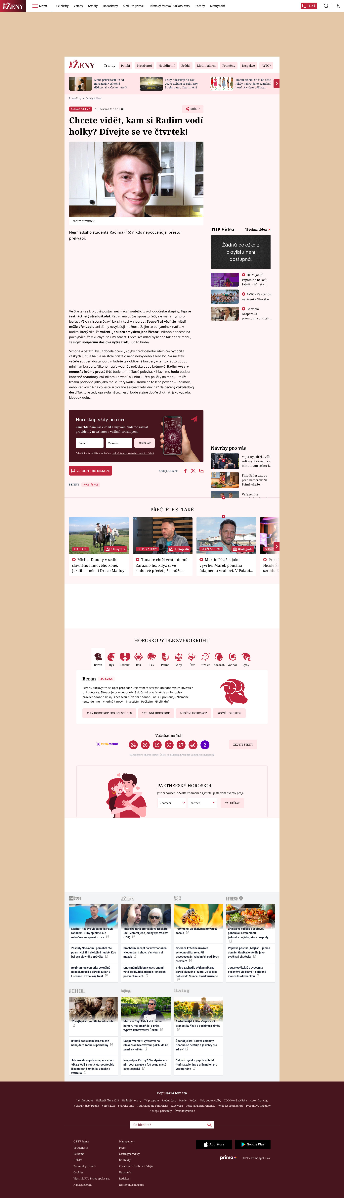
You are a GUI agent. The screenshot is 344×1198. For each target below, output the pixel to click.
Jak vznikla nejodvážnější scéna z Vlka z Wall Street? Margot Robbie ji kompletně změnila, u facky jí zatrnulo (92, 1067)
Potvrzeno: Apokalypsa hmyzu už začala (196, 931)
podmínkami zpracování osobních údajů (133, 453)
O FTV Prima (81, 1141)
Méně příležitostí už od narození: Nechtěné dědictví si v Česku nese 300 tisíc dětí (112, 85)
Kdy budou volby (210, 1100)
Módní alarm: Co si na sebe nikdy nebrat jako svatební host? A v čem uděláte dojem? (253, 85)
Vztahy (78, 6)
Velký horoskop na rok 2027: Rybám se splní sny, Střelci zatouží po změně (181, 83)
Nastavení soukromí (131, 1184)
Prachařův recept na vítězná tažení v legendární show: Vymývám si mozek (145, 952)
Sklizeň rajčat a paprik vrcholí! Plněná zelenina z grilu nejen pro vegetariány (196, 1064)
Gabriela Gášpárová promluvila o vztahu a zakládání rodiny (256, 316)
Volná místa (80, 1147)
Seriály (93, 6)
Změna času (169, 1100)
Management (127, 1141)
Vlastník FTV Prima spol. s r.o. (91, 1178)
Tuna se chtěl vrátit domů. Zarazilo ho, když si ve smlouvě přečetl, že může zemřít (162, 567)
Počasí (193, 1100)
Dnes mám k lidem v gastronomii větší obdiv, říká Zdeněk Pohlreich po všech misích (144, 972)
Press (122, 1147)
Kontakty (125, 1160)
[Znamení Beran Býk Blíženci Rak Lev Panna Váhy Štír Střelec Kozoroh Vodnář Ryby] (119, 443)
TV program (151, 1100)
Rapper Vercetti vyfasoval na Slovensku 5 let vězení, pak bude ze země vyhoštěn (145, 1045)
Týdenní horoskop (156, 713)
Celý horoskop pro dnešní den (109, 713)
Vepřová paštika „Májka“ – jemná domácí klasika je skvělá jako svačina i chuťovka (249, 952)
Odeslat (144, 443)
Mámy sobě (218, 6)
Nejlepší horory (131, 1100)
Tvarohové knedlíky (258, 1105)
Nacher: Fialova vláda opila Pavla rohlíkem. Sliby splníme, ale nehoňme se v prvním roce (92, 933)
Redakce (124, 1178)
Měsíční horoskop (193, 713)
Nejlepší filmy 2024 (107, 1100)
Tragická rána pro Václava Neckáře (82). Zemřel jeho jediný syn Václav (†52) (145, 933)
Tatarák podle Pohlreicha (152, 1105)
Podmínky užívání (84, 1166)
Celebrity (62, 6)
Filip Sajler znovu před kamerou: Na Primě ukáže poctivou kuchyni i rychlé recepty (255, 480)
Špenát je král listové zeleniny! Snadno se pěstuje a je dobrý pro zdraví (196, 1045)
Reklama (78, 1154)
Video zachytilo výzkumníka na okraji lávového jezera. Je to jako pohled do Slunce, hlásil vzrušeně (197, 972)
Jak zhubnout (84, 1100)
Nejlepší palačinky (161, 1111)
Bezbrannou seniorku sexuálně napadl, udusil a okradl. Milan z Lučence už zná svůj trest (90, 972)
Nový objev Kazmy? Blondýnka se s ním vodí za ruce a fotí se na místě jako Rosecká (145, 1064)
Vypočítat (232, 803)
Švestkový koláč (185, 1111)
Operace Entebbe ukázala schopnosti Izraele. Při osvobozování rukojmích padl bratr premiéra (197, 954)
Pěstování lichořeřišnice (200, 1105)
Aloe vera (177, 1105)
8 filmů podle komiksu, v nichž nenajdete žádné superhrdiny (90, 1043)
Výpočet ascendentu (230, 1105)
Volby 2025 (108, 1105)
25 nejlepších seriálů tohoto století (93, 1021)
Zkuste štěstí (243, 744)
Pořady (200, 6)
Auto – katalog (259, 1100)
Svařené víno (126, 1105)
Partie (183, 1100)
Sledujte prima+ (134, 6)
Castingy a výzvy (129, 1154)
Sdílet (194, 110)
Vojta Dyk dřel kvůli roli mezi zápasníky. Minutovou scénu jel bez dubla (257, 461)
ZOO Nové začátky (235, 1100)
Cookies (78, 1172)
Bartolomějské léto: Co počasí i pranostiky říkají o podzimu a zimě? (198, 1023)
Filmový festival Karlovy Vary (170, 6)
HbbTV (77, 1160)
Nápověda (125, 1172)
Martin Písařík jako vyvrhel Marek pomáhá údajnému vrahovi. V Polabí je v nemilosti (224, 567)
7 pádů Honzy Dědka (86, 1105)
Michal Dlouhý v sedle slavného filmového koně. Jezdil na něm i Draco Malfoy (98, 565)
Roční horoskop (229, 713)
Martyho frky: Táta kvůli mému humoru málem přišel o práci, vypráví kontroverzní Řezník (142, 1026)
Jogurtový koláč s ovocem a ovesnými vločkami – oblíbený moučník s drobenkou (247, 972)
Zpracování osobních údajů (136, 1166)
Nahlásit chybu (82, 1184)
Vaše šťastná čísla (169, 735)
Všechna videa (256, 229)
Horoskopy (110, 6)
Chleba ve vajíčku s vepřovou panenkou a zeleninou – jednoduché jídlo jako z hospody (248, 933)
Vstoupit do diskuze (93, 471)
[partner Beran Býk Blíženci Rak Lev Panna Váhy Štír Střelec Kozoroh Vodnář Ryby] (202, 803)
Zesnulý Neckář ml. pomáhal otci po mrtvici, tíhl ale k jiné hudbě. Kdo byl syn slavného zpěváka (93, 952)
